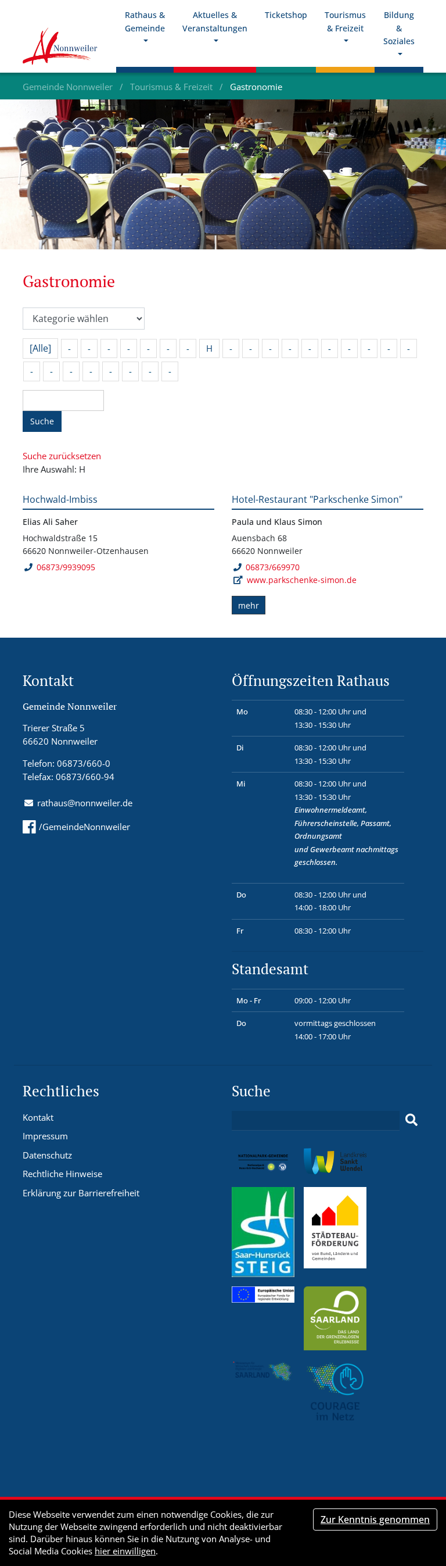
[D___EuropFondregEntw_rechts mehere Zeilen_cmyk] (263, 1293)
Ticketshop (286, 14)
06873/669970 (273, 567)
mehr (248, 605)
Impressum (45, 1136)
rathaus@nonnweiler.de (84, 803)
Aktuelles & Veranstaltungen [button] (214, 21)
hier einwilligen (125, 1551)
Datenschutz (47, 1155)
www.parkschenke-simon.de (302, 579)
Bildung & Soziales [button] (399, 28)
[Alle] (40, 348)
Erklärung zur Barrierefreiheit (81, 1193)
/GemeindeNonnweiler (84, 826)
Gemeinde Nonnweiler (69, 86)
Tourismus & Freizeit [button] (345, 21)
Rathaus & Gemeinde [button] (145, 21)
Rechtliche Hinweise (62, 1173)
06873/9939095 (66, 567)
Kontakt (38, 1117)
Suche (42, 421)
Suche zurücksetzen (62, 456)
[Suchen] (411, 1120)
